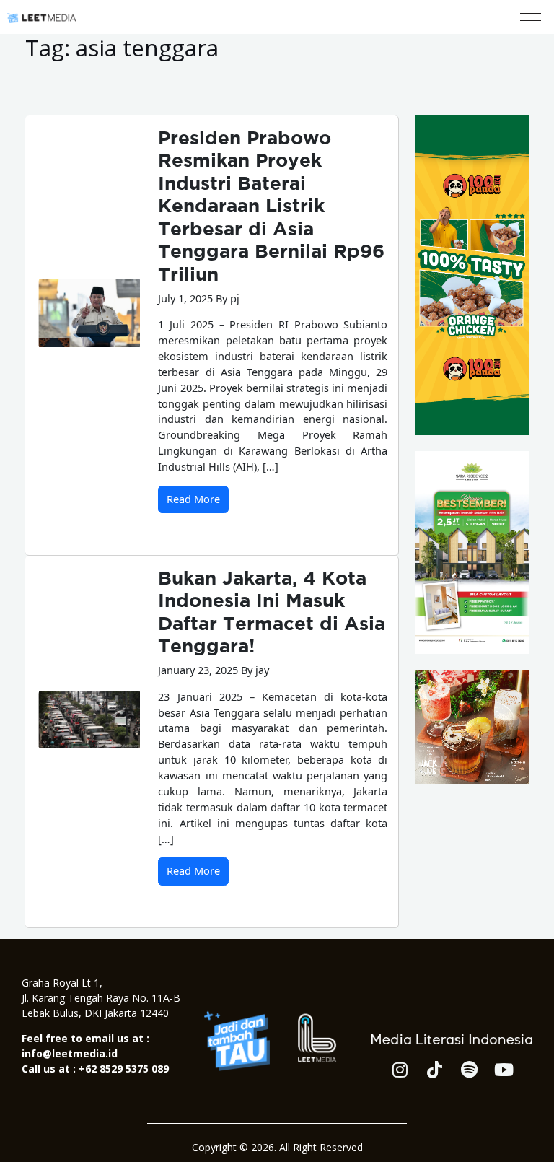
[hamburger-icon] (530, 17)
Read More (193, 499)
